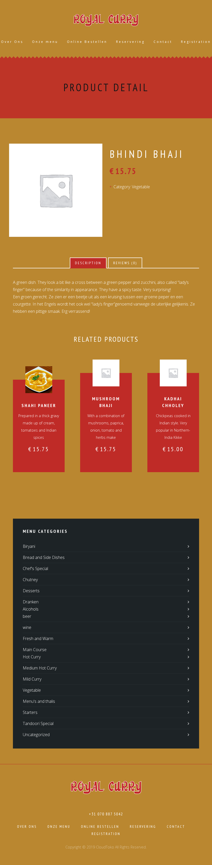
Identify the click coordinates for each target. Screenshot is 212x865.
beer (27, 616)
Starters (30, 712)
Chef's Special (35, 568)
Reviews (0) (125, 263)
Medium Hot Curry (40, 668)
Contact (163, 42)
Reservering (130, 42)
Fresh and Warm (38, 638)
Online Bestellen (87, 42)
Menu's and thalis (39, 701)
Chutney (30, 579)
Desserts (31, 591)
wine (27, 627)
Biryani (29, 546)
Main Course (35, 649)
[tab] (88, 263)
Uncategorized (36, 734)
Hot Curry (32, 657)
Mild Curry (32, 679)
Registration (196, 42)
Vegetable (141, 187)
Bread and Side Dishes (44, 557)
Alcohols (31, 609)
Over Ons (12, 42)
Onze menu (45, 42)
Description (88, 263)
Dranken (31, 602)
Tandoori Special (38, 723)
